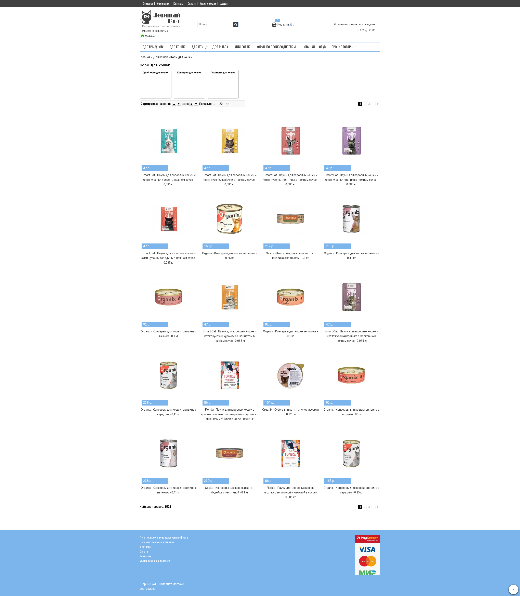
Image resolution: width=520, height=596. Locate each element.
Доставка (148, 3)
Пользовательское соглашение (157, 542)
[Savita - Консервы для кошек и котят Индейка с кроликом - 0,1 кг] (290, 219)
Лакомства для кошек (223, 72)
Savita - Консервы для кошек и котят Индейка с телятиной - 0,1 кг (229, 490)
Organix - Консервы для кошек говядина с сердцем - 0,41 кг (168, 412)
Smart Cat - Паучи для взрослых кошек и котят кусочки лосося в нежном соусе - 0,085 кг (169, 179)
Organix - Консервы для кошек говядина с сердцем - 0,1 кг (351, 412)
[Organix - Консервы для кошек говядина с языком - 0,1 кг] (168, 297)
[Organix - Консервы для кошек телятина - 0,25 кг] (229, 219)
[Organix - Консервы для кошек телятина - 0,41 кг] (351, 219)
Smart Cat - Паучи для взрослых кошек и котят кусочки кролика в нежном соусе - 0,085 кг (351, 179)
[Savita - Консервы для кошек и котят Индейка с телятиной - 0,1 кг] (229, 453)
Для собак (243, 46)
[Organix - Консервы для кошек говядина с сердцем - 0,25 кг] (351, 453)
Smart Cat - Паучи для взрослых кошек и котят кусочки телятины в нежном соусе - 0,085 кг (290, 179)
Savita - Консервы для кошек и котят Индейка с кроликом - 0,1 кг (290, 256)
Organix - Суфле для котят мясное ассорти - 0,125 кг (290, 412)
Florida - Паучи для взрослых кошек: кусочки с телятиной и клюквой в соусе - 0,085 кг (290, 492)
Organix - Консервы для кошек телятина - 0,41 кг (351, 256)
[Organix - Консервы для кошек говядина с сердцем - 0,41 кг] (168, 375)
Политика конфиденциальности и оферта (164, 537)
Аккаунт (224, 3)
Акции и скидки (208, 3)
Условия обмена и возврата (155, 560)
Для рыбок (220, 46)
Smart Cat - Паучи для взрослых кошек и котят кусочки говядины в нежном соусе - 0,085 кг (169, 258)
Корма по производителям (277, 46)
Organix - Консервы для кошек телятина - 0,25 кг (229, 256)
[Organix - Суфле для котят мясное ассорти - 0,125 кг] (290, 375)
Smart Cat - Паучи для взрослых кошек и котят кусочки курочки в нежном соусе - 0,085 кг (230, 179)
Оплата (192, 3)
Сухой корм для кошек (155, 72)
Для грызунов (153, 46)
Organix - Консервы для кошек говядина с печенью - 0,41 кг (168, 490)
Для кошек (177, 46)
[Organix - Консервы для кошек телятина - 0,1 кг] (290, 297)
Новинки (308, 46)
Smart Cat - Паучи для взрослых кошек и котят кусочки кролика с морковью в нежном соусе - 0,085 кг (351, 336)
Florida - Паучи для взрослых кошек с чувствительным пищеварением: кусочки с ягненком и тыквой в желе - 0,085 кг (229, 414)
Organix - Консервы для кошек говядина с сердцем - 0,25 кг (351, 490)
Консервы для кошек (189, 72)
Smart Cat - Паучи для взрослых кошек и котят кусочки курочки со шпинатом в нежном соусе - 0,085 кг (230, 336)
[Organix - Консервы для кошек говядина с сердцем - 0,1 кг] (351, 375)
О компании (163, 3)
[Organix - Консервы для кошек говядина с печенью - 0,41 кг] (168, 453)
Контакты (178, 3)
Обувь (323, 46)
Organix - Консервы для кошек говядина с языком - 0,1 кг (168, 334)
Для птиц (199, 46)
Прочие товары (343, 46)
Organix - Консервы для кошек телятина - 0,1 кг (290, 334)
